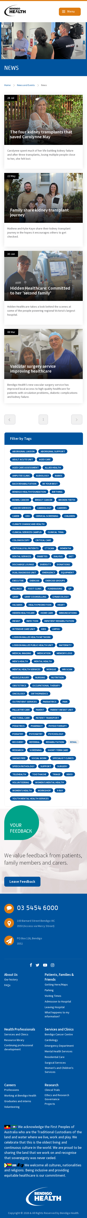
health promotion (40, 604)
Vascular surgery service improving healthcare (33, 368)
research (17, 750)
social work (39, 758)
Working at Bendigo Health (20, 1095)
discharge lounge (23, 564)
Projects (50, 1104)
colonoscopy (20, 540)
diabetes (42, 556)
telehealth (19, 774)
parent (40, 709)
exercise (34, 580)
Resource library (14, 1040)
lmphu (56, 628)
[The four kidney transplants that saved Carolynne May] (43, 119)
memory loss (64, 653)
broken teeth (66, 499)
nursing (40, 677)
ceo (27, 515)
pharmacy (36, 725)
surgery (62, 766)
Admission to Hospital (58, 1001)
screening (36, 750)
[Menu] (70, 12)
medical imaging (21, 653)
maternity (65, 645)
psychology (55, 733)
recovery (17, 742)
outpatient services (24, 701)
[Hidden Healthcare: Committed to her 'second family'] (43, 276)
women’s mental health (49, 782)
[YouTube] (45, 965)
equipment (67, 572)
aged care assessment (25, 467)
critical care (43, 540)
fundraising (55, 588)
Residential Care (55, 1057)
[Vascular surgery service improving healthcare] (43, 354)
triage (56, 774)
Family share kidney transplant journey (39, 212)
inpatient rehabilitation (59, 620)
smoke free (18, 758)
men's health (20, 661)
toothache (39, 774)
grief (15, 596)
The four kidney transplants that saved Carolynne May (41, 134)
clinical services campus (27, 532)
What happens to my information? (57, 1013)
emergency (48, 572)
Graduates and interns (17, 1101)
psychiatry (35, 733)
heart (61, 604)
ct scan (49, 548)
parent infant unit (61, 709)
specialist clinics (63, 758)
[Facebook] (31, 965)
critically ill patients (25, 548)
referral (34, 742)
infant (16, 620)
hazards (17, 604)
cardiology (44, 507)
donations (63, 564)
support (45, 766)
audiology (42, 475)
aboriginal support (53, 451)
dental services (21, 556)
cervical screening (47, 515)
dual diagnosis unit (24, 572)
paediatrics (49, 701)
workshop (44, 790)
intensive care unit (23, 628)
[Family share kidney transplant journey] (43, 197)
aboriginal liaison (23, 451)
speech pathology (23, 766)
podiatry (17, 733)
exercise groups (55, 580)
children (69, 515)
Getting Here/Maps (56, 984)
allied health (53, 467)
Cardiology (51, 1040)
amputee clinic (21, 475)
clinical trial (56, 532)
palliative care (21, 709)
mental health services (26, 669)
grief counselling (35, 596)
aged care (45, 459)
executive (18, 580)
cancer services (21, 507)
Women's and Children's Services (59, 1068)
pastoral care (21, 717)
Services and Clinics (16, 1034)
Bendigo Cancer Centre (59, 1034)
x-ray (60, 790)
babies (58, 475)
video (69, 774)
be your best (50, 483)
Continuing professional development (18, 1045)
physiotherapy (58, 725)
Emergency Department (59, 1045)
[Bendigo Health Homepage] (43, 1196)
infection (32, 620)
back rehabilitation (24, 483)
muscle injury (20, 677)
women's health (22, 790)
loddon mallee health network (31, 637)
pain (65, 701)
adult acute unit (22, 459)
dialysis (58, 556)
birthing (57, 491)
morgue (51, 669)
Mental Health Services (58, 1051)
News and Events (26, 85)
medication (44, 653)
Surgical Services (55, 1062)
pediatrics (18, 725)
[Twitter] (37, 965)
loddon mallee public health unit (32, 645)
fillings (17, 588)
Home (7, 85)
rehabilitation (55, 742)
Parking (49, 990)
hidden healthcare (23, 612)
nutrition (57, 677)
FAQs (7, 985)
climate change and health (28, 524)
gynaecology (60, 596)
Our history (11, 979)
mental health (43, 661)
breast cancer (43, 499)
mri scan (67, 669)
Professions (11, 1090)
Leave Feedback (22, 881)
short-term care (58, 750)
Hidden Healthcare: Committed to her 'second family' (40, 290)
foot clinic (35, 588)
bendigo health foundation (29, 491)
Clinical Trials (52, 1090)
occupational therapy (46, 685)
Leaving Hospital (55, 1007)
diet (71, 556)
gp (69, 588)
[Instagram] (52, 965)
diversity (45, 564)
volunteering (20, 782)
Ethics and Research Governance (57, 1095)
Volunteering (12, 1107)
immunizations (68, 612)
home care (47, 612)
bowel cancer (20, 499)
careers (62, 507)
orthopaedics (39, 693)
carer (15, 515)
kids (43, 628)
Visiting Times (53, 996)
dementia (65, 548)
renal (73, 742)
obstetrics (19, 685)
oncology (18, 693)
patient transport (47, 717)
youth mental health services (30, 798)
